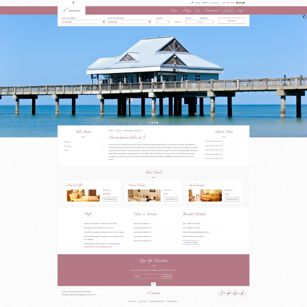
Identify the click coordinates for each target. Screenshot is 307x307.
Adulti (188, 18)
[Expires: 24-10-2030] (144, 195)
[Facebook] (222, 293)
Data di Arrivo (68, 18)
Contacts (67, 146)
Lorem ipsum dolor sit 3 (214, 150)
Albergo (186, 10)
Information (110, 199)
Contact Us (142, 301)
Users (66, 150)
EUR (223, 3)
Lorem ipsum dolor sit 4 (214, 154)
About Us (132, 301)
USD (232, 3)
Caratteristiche (211, 10)
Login (240, 10)
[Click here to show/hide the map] (73, 2)
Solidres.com (92, 295)
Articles (67, 142)
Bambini (203, 18)
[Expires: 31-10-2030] (83, 195)
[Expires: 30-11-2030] (205, 195)
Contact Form (190, 243)
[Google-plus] (235, 293)
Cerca (232, 21)
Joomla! (228, 10)
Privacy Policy (172, 301)
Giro (198, 10)
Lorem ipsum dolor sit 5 (214, 158)
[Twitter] (228, 293)
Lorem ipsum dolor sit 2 (214, 145)
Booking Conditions (156, 301)
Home (174, 10)
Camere (159, 18)
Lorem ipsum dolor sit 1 (213, 141)
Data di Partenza (116, 18)
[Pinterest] (242, 293)
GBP (227, 3)
